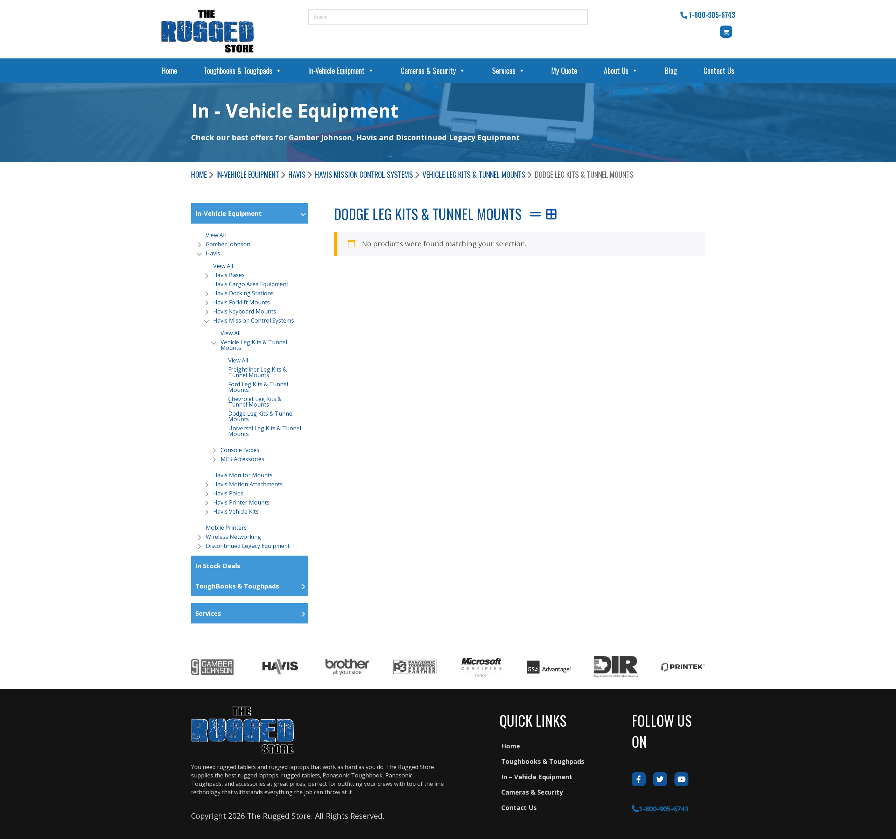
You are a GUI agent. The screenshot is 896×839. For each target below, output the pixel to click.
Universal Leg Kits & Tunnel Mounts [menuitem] (264, 431)
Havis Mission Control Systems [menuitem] (253, 320)
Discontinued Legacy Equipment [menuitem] (248, 546)
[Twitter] (660, 779)
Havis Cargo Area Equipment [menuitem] (250, 284)
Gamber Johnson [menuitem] (228, 244)
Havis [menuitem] (213, 253)
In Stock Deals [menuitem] (217, 566)
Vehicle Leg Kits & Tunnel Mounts (473, 174)
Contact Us (719, 70)
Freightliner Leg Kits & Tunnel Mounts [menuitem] (257, 372)
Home (169, 70)
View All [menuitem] (216, 235)
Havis (297, 174)
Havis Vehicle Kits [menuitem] (236, 511)
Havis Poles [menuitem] (228, 493)
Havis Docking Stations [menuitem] (243, 293)
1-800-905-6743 (712, 14)
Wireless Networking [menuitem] (233, 537)
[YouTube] (681, 779)
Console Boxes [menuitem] (239, 450)
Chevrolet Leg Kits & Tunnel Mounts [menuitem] (254, 401)
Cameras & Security (428, 70)
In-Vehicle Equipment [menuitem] (228, 213)
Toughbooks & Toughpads (238, 70)
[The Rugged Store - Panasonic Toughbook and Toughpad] (207, 31)
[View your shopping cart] (727, 35)
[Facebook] (639, 779)
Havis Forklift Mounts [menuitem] (241, 302)
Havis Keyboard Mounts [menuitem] (244, 311)
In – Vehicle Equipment (536, 777)
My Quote (564, 70)
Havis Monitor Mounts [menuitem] (243, 475)
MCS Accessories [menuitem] (242, 459)
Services (504, 70)
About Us (616, 70)
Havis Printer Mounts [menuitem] (241, 502)
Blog (671, 70)
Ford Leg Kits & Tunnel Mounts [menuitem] (258, 387)
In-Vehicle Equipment (336, 70)
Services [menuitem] (208, 613)
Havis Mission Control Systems (364, 174)
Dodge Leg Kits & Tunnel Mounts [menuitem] (261, 416)
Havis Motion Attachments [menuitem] (248, 484)
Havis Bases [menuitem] (229, 275)
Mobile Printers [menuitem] (226, 527)
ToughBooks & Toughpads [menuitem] (237, 586)
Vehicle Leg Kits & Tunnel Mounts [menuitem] (253, 345)
